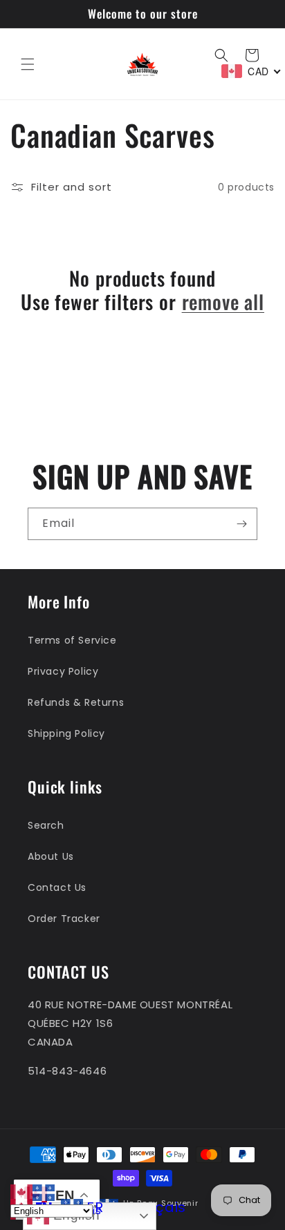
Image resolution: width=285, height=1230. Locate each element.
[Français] (44, 1191)
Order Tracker (64, 918)
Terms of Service (72, 640)
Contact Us (57, 887)
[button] (27, 64)
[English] (21, 1191)
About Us (51, 856)
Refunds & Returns (76, 702)
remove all (223, 302)
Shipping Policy (66, 733)
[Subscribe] (241, 524)
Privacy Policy (63, 671)
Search (46, 825)
